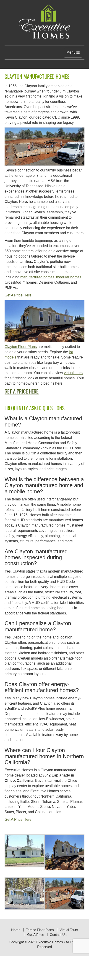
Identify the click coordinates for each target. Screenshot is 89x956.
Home (15, 930)
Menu (74, 53)
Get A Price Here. (18, 295)
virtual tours (73, 373)
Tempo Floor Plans (40, 930)
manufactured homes (37, 277)
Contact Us (58, 935)
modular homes (68, 277)
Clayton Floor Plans (21, 347)
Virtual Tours (69, 930)
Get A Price (35, 935)
